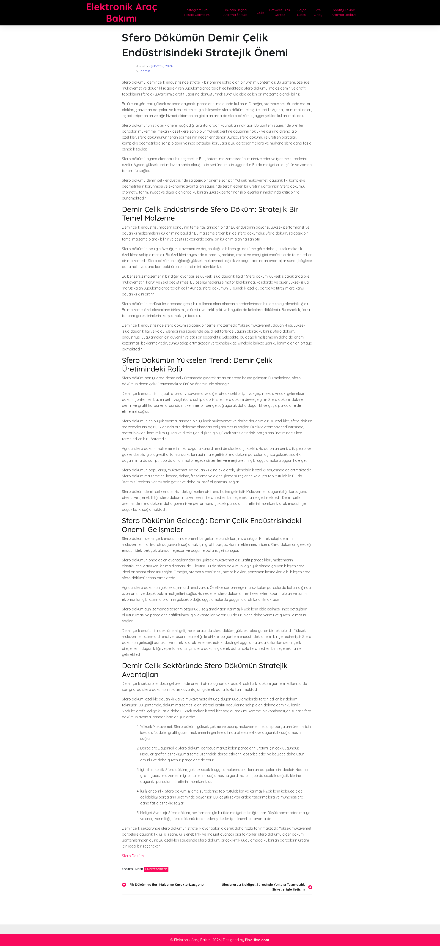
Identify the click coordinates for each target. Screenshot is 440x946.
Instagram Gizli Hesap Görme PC (197, 12)
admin (145, 71)
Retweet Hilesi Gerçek (280, 12)
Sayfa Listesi (301, 12)
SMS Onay (318, 12)
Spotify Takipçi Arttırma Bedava (344, 12)
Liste (260, 12)
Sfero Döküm (133, 855)
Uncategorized (156, 869)
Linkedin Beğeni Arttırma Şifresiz (235, 12)
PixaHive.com (257, 940)
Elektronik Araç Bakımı (121, 12)
